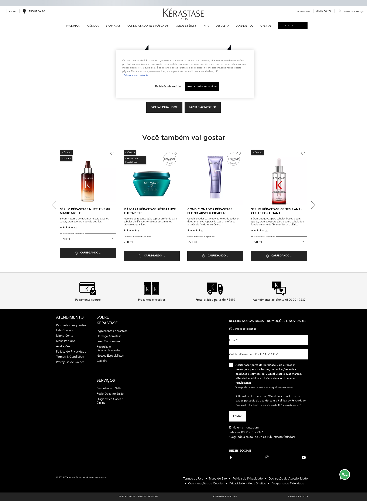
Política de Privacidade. (292, 400)
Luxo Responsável (108, 341)
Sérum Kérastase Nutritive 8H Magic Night (85, 211)
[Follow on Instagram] (267, 457)
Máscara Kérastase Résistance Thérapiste (150, 211)
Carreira (102, 361)
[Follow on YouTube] (304, 457)
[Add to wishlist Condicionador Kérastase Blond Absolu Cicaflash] (239, 153)
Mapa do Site (218, 478)
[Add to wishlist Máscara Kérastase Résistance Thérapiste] (175, 153)
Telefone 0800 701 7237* (246, 432)
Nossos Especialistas (110, 355)
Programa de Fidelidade (288, 483)
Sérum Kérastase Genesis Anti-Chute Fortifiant (276, 211)
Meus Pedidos (65, 341)
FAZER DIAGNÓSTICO (202, 107)
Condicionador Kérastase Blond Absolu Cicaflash (209, 211)
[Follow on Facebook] (231, 457)
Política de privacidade (135, 74)
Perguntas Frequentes (71, 325)
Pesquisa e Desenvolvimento (108, 348)
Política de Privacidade (71, 351)
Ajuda (12, 11)
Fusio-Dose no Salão (110, 394)
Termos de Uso (193, 478)
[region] (185, 74)
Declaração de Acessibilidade (288, 478)
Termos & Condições (70, 357)
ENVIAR (237, 416)
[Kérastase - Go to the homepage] (183, 14)
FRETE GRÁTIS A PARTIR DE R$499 (138, 496)
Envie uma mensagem (244, 427)
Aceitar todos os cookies (202, 86)
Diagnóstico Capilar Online (110, 400)
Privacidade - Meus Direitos (247, 483)
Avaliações (63, 346)
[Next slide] (311, 205)
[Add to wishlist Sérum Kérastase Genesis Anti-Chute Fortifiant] (302, 153)
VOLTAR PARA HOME (164, 107)
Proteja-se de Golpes (70, 362)
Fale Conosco (65, 330)
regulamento (243, 382)
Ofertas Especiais (225, 496)
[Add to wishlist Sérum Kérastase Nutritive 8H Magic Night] (111, 153)
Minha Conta (64, 335)
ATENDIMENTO (70, 317)
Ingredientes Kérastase (112, 331)
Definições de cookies (168, 86)
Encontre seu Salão (109, 388)
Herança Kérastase (109, 336)
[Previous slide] (55, 205)
